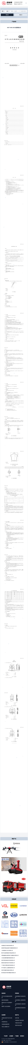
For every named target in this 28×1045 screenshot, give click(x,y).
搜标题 (7, 14)
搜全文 (20, 14)
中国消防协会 (4, 1021)
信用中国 (17, 1018)
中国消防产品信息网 (19, 1020)
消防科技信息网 (18, 1025)
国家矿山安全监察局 (6, 1006)
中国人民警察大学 (5, 1026)
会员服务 (11, 1036)
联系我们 (22, 1036)
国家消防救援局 (5, 1000)
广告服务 (17, 1036)
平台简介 (6, 1036)
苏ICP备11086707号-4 (6, 1040)
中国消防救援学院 (5, 1024)
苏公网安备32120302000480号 (10, 1042)
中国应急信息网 (18, 1022)
